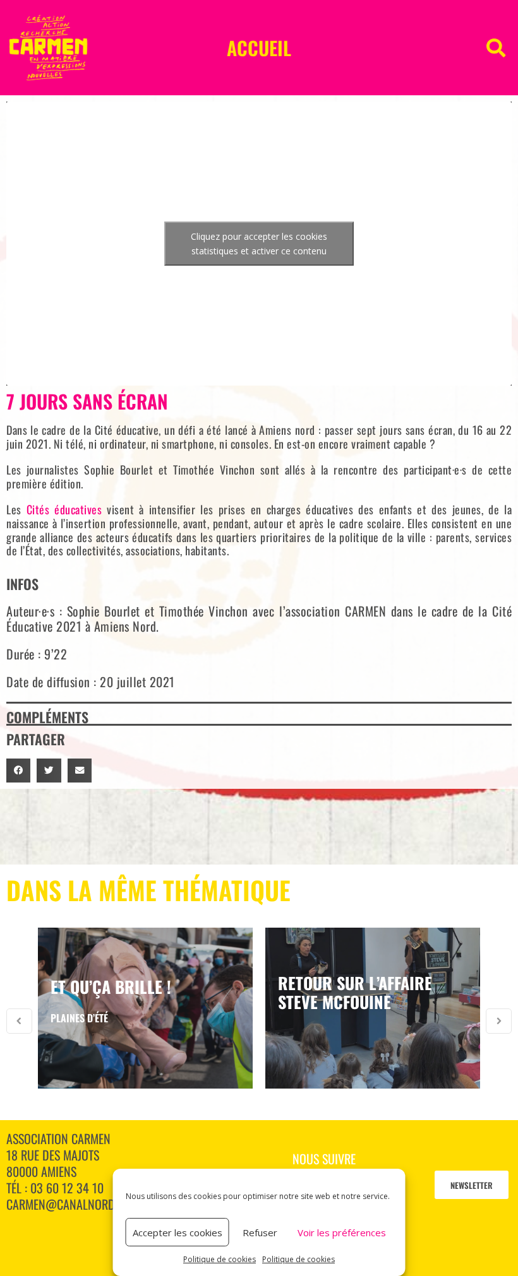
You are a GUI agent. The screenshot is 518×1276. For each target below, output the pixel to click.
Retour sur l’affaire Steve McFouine (355, 992)
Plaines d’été (79, 1017)
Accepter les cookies (177, 1232)
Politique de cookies (219, 1259)
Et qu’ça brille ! (111, 986)
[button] (495, 47)
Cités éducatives (64, 509)
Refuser (260, 1232)
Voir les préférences (342, 1232)
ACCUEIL (259, 47)
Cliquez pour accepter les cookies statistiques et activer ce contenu (259, 243)
